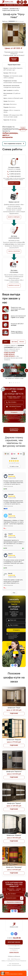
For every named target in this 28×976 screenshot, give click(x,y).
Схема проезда (14, 952)
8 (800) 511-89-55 (15, 171)
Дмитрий (10, 494)
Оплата (21, 341)
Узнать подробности (23, 129)
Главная (5, 8)
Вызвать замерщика (14, 217)
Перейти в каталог (14, 285)
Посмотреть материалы (14, 430)
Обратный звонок (14, 942)
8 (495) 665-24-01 (14, 174)
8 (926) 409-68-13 (15, 176)
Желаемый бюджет (15, 406)
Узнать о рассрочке (14, 251)
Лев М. (10, 514)
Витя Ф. (10, 573)
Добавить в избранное (14, 956)
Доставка (15, 341)
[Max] (15, 665)
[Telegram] (12, 665)
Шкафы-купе (14, 8)
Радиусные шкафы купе (10, 10)
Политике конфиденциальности (13, 417)
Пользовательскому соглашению (13, 418)
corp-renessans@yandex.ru (14, 945)
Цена (5, 341)
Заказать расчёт (14, 59)
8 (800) (14, 938)
